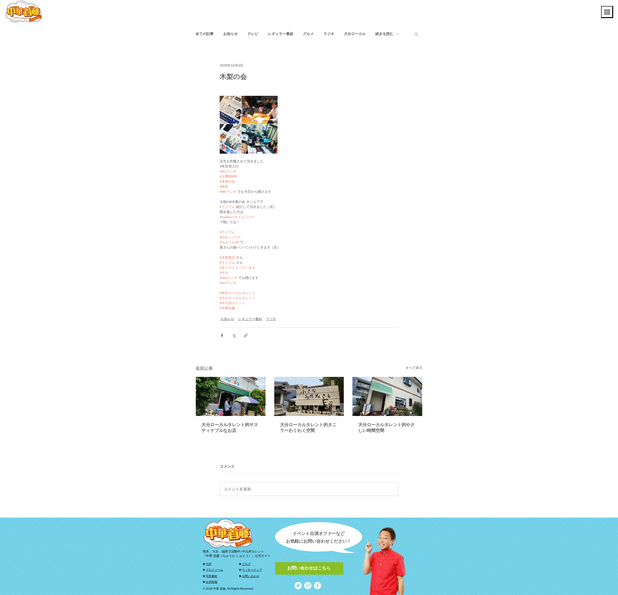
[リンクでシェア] (245, 335)
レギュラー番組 (280, 34)
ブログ (246, 564)
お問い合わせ (250, 576)
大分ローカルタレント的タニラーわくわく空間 (308, 427)
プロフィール (214, 570)
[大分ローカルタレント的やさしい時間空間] (387, 396)
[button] (607, 12)
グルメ (308, 34)
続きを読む (384, 34)
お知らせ (230, 34)
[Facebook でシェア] (222, 335)
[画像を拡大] (249, 125)
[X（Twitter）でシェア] (234, 335)
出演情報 (211, 582)
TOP (208, 564)
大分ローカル (355, 34)
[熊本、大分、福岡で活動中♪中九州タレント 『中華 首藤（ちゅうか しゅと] (298, 585)
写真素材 (211, 576)
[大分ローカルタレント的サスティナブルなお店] (231, 396)
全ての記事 (205, 34)
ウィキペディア (252, 570)
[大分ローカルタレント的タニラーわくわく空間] (309, 396)
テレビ (252, 34)
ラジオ (328, 34)
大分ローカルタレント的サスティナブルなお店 (230, 427)
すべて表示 (414, 368)
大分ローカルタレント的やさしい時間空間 (386, 427)
